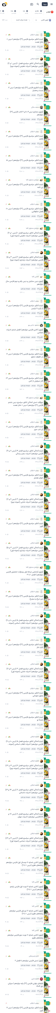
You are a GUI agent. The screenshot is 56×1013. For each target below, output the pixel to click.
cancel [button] (41, 11)
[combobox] (43, 20)
